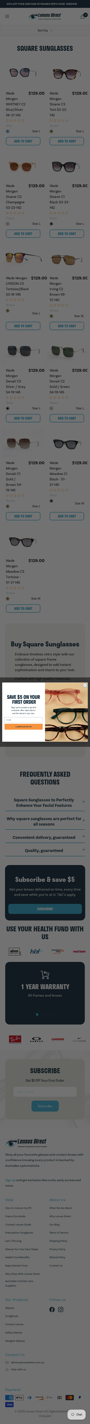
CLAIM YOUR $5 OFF (24, 726)
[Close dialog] (85, 685)
